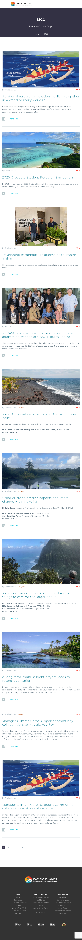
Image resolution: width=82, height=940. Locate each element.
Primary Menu (78, 4)
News (20, 714)
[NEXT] (22, 847)
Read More (14, 119)
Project (21, 408)
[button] (3, 119)
